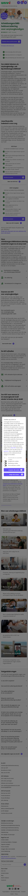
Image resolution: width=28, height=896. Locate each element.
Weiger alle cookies (14, 474)
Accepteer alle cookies (14, 470)
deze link (13, 448)
